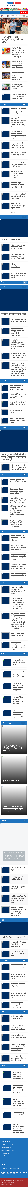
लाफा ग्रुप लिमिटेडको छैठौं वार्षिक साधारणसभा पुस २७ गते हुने (18, 995)
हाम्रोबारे (2, 1184)
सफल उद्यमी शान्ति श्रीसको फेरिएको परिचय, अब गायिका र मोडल (18, 944)
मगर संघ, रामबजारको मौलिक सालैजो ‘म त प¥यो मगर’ (18, 953)
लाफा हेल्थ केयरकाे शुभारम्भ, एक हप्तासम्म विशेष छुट (18, 674)
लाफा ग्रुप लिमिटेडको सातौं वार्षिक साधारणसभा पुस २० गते (18, 275)
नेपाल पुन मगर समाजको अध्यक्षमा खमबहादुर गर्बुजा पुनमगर (17, 420)
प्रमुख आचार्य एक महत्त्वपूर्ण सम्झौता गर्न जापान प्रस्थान (18, 320)
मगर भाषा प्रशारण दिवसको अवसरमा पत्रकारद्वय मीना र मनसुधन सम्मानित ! (17, 64)
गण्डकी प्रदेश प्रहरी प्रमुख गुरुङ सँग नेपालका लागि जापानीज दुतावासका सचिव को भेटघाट (18, 1048)
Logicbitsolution (10, 1182)
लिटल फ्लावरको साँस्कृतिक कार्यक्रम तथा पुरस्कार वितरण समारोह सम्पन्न (18, 646)
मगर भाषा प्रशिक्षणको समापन (16, 411)
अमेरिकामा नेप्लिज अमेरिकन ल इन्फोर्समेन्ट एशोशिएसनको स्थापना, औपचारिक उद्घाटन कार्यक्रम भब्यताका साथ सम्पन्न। (18, 511)
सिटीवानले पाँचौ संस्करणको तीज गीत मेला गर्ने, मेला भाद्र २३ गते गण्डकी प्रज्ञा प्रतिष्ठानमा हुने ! (18, 52)
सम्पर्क (11, 1184)
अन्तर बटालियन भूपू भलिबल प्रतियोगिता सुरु (18, 1115)
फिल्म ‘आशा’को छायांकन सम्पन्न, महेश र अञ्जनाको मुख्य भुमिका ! (12, 39)
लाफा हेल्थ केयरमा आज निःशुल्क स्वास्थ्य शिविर (19, 662)
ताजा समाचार (24, 12)
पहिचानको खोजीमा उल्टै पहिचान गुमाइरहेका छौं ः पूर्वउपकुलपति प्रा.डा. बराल (18, 467)
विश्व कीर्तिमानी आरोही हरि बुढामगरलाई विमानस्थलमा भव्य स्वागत (18, 557)
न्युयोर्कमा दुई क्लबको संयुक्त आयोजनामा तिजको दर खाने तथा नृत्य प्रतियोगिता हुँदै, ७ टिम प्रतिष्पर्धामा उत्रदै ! (18, 911)
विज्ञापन (7, 1184)
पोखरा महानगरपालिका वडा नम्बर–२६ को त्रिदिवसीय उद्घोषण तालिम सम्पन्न (19, 590)
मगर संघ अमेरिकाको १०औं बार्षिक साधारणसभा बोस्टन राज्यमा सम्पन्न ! (18, 76)
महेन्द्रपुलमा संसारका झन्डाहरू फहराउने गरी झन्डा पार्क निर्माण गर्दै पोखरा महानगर (17, 332)
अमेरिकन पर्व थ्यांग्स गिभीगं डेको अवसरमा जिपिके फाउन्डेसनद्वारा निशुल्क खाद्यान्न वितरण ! (18, 491)
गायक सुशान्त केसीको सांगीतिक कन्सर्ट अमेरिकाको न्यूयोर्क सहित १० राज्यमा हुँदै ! (13, 457)
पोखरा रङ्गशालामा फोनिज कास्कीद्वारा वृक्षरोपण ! (17, 86)
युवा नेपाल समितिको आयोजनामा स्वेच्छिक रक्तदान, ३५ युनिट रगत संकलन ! (17, 174)
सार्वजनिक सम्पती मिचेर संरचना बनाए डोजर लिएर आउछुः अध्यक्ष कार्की (18, 355)
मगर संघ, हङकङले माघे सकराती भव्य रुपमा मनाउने (18, 481)
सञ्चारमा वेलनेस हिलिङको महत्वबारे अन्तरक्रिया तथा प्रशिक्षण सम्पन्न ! (18, 196)
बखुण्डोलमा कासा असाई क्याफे (13, 240)
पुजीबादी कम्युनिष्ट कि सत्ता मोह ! (13, 314)
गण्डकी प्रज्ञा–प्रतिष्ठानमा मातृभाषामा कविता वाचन (18, 634)
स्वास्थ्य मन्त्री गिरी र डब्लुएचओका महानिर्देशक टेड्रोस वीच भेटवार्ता (18, 700)
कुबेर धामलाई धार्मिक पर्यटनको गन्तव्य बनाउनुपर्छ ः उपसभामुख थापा (18, 547)
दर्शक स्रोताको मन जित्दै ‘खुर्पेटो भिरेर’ (18, 868)
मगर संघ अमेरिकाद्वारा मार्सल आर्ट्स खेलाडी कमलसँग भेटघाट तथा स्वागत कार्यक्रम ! (16, 523)
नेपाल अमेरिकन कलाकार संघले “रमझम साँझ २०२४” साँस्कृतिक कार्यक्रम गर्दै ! (18, 500)
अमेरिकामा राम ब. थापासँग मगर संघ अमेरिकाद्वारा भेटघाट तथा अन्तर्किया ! (18, 566)
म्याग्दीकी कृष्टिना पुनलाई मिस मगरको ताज (18, 887)
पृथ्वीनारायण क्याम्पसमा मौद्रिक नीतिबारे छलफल (18, 985)
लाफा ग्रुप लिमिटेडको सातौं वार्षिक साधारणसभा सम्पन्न (18, 403)
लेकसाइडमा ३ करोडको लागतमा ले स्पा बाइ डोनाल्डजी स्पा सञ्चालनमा (18, 687)
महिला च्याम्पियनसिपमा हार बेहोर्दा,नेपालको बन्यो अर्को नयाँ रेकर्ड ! (18, 266)
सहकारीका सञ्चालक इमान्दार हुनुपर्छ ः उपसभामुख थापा (17, 1005)
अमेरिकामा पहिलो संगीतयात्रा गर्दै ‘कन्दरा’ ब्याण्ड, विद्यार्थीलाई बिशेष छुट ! (18, 186)
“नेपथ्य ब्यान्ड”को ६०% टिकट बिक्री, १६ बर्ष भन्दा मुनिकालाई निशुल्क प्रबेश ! (18, 538)
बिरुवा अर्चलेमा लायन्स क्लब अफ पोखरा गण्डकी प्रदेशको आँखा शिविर (19, 714)
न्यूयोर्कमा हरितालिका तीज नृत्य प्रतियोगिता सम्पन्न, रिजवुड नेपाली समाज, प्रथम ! (12, 748)
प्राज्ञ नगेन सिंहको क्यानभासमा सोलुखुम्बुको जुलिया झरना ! (18, 205)
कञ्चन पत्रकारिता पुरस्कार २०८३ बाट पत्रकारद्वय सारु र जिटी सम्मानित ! (19, 96)
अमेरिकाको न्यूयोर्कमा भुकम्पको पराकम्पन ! (17, 1017)
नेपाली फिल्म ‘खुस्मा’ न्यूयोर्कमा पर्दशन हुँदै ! (17, 878)
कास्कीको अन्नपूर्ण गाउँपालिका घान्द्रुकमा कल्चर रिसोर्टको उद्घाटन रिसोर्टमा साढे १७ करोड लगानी (18, 344)
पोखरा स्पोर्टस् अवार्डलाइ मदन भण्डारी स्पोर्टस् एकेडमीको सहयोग (18, 247)
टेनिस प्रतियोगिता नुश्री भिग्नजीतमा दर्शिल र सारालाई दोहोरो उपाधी (17, 256)
